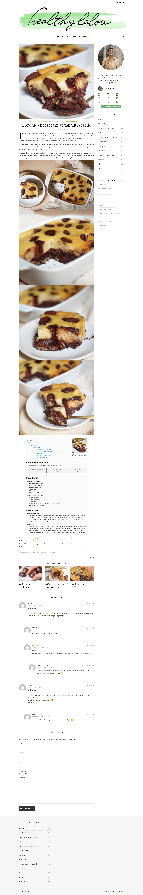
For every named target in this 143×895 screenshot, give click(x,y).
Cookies (100, 133)
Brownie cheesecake (37, 445)
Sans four (103, 213)
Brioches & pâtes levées (106, 124)
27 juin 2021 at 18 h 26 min (39, 630)
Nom (21, 743)
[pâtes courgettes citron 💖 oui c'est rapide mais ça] (99, 94)
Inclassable (101, 146)
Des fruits (118, 197)
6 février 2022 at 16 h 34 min (45, 667)
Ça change (103, 225)
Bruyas (35, 645)
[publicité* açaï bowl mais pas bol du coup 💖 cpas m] (99, 102)
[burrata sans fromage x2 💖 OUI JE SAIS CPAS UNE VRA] (117, 102)
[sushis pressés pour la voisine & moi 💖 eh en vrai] (108, 102)
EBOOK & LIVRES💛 (80, 37)
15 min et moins (105, 188)
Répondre (90, 603)
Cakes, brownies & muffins (40, 121)
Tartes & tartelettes (105, 173)
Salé (99, 164)
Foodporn (43, 553)
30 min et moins (105, 193)
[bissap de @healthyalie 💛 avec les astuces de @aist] (108, 98)
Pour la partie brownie (45, 449)
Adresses (101, 119)
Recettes (101, 159)
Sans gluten (115, 213)
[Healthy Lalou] (71, 19)
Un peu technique (106, 221)
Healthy (102, 205)
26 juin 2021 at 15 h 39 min (35, 605)
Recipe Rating (23, 771)
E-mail (21, 753)
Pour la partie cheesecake (47, 451)
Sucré (82, 121)
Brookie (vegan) (77, 584)
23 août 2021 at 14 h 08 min (35, 687)
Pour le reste (44, 457)
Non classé (101, 151)
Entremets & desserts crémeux (65, 121)
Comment (22, 778)
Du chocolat (34, 553)
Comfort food (24, 553)
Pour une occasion (106, 209)
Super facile (52, 553)
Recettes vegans (61, 37)
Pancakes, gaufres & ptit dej (107, 155)
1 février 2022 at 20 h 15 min (40, 647)
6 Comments (60, 129)
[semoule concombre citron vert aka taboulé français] (117, 94)
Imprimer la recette (80, 455)
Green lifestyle (103, 142)
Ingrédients (38, 447)
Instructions (39, 453)
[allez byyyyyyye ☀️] (108, 94)
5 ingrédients (104, 184)
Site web (22, 762)
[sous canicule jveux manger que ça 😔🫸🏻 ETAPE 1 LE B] (117, 98)
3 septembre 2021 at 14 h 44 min (41, 717)
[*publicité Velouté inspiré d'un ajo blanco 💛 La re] (99, 98)
